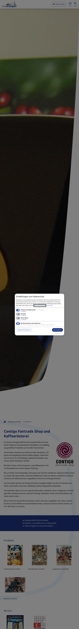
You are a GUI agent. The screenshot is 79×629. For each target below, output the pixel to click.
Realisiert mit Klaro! (58, 333)
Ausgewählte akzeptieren (23, 330)
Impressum (49, 305)
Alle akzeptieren (57, 330)
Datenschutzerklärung (40, 305)
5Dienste (23, 319)
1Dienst (23, 311)
